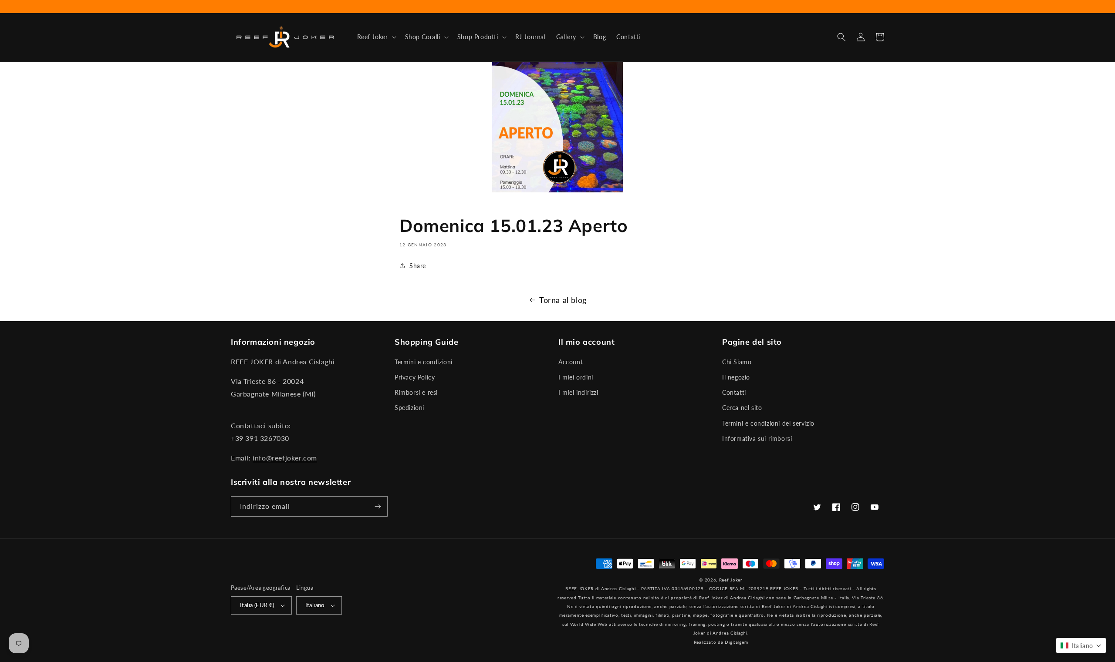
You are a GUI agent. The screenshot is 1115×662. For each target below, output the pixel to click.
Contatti (734, 392)
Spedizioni (409, 407)
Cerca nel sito (742, 407)
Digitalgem (736, 642)
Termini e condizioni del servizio (768, 423)
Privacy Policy (415, 377)
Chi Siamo (736, 362)
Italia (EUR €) (257, 605)
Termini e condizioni (424, 362)
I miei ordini (575, 377)
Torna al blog (563, 300)
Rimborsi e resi (416, 392)
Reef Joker (731, 579)
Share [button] (417, 265)
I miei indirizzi (578, 392)
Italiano (314, 605)
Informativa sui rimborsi (757, 438)
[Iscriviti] (377, 506)
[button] (376, 37)
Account (570, 362)
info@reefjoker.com (285, 458)
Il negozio (736, 377)
